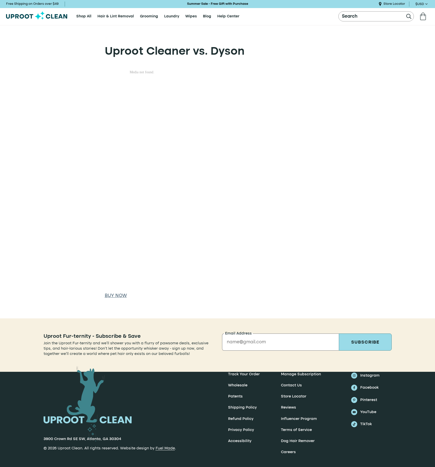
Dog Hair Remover (298, 441)
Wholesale (237, 385)
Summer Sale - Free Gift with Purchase (217, 4)
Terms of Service (296, 430)
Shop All (83, 16)
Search (350, 16)
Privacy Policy (241, 430)
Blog (207, 16)
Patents (235, 396)
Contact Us (291, 385)
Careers (288, 452)
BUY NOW (116, 295)
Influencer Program (299, 419)
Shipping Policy (242, 408)
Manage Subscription (301, 374)
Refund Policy (240, 419)
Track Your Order (244, 374)
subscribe (365, 342)
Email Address (238, 333)
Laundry (171, 16)
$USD (419, 4)
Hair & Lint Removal (115, 16)
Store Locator (394, 4)
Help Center (228, 16)
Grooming (149, 16)
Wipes (191, 16)
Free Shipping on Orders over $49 (32, 4)
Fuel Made (165, 448)
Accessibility (239, 441)
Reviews (288, 408)
